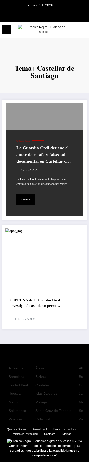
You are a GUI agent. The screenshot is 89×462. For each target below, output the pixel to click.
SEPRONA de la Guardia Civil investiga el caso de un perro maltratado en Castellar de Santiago (39, 303)
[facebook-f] (38, 15)
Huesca (15, 393)
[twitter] (44, 15)
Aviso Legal (40, 429)
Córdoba (42, 385)
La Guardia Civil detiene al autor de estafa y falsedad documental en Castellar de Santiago (42, 155)
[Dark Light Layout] (83, 30)
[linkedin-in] (50, 15)
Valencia (15, 419)
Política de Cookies (64, 429)
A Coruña (16, 368)
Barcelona (16, 377)
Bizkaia (40, 377)
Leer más (25, 199)
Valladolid (42, 419)
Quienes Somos (16, 429)
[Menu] (6, 29)
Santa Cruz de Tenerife (53, 411)
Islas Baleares (46, 393)
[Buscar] (74, 30)
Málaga (41, 402)
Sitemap (66, 433)
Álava (39, 368)
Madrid (14, 402)
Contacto (49, 433)
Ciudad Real (23, 141)
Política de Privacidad (25, 433)
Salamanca (17, 411)
